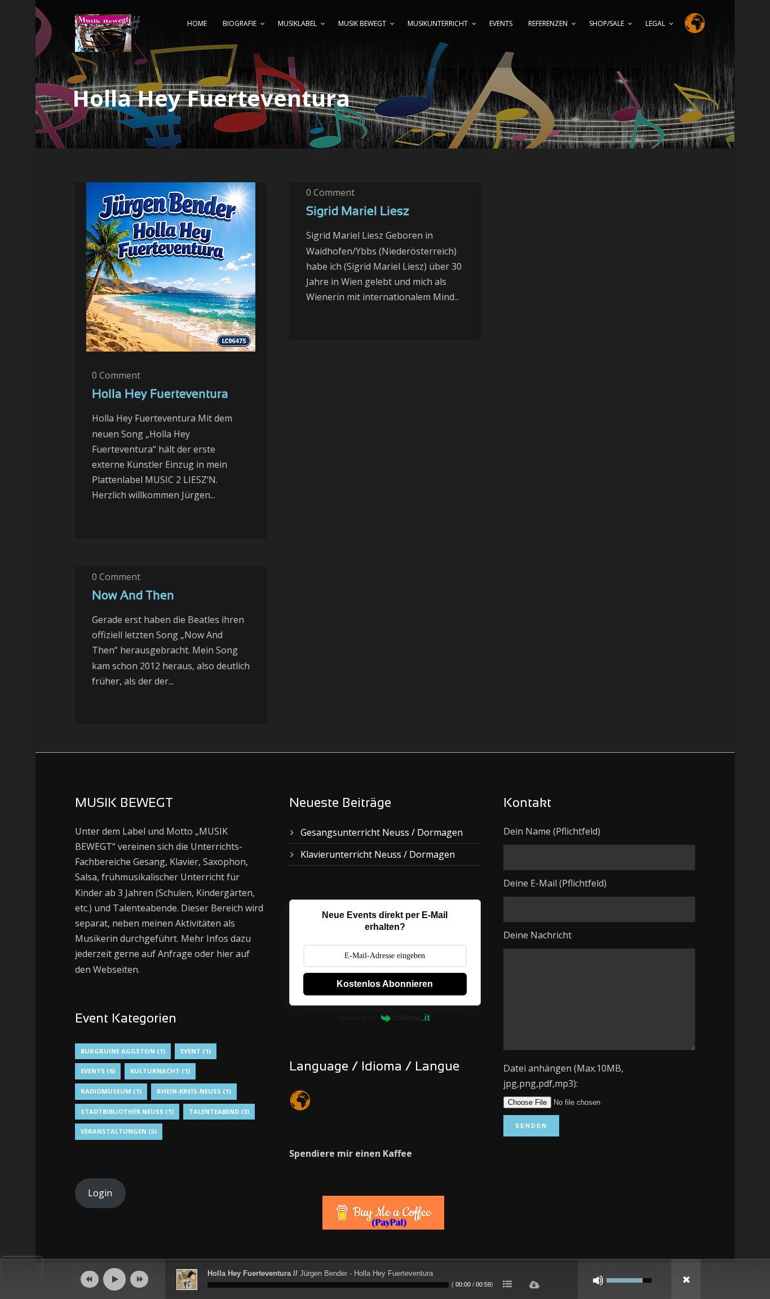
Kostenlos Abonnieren (385, 984)
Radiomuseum (111, 1091)
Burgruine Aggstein (123, 1051)
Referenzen (548, 23)
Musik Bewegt (362, 23)
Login (100, 1193)
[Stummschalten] (598, 1280)
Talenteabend (219, 1111)
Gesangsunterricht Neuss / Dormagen (381, 832)
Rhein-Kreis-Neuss (194, 1091)
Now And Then (133, 596)
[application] (385, 1279)
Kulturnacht (160, 1071)
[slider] (328, 1285)
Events (500, 23)
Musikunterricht (438, 23)
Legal (655, 23)
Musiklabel (297, 23)
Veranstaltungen (119, 1131)
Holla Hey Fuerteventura (160, 394)
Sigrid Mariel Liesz (357, 212)
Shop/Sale (606, 23)
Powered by (357, 1018)
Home (197, 23)
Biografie (239, 23)
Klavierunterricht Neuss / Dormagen (377, 854)
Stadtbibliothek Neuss (127, 1111)
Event (195, 1051)
